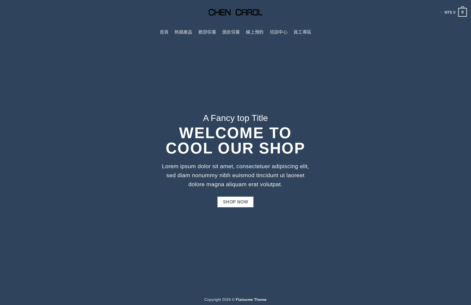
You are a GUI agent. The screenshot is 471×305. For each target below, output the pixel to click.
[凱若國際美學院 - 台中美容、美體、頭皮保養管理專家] (236, 12)
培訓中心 (279, 32)
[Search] (464, 32)
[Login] (436, 12)
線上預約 (255, 32)
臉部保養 (207, 32)
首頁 (164, 32)
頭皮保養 (231, 32)
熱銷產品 (183, 32)
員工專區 (302, 32)
